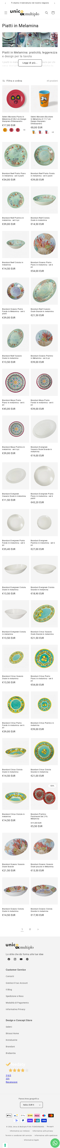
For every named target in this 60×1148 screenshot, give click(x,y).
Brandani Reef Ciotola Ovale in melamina (40, 219)
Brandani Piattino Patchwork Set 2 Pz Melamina (39, 816)
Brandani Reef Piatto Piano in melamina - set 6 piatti (14, 174)
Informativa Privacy (15, 1009)
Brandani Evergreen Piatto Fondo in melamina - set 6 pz (13, 543)
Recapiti (50, 1127)
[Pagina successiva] (38, 929)
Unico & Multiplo (20, 1127)
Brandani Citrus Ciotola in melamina (13, 815)
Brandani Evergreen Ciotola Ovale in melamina (14, 588)
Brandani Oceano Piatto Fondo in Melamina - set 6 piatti (13, 311)
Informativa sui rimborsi (20, 1131)
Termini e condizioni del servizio (18, 1135)
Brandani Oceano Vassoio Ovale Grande (13, 865)
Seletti (9, 1027)
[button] (6, 12)
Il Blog (9, 989)
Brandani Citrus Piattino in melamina (42, 724)
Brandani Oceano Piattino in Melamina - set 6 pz (42, 357)
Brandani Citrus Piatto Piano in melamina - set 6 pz (42, 678)
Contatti (10, 976)
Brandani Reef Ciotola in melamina (12, 263)
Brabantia (11, 1053)
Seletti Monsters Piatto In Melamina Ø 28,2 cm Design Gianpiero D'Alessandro (14, 119)
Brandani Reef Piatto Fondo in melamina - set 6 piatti (43, 174)
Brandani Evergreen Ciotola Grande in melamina (42, 588)
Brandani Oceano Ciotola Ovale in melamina (13, 910)
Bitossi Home (12, 1033)
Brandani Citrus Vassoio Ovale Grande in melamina (42, 633)
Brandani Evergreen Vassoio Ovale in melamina (14, 495)
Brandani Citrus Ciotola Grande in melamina (41, 771)
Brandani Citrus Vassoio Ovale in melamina (12, 677)
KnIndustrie (11, 1040)
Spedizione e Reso (14, 996)
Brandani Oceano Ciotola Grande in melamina (41, 910)
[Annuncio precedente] (5, 3)
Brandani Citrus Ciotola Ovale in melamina (12, 771)
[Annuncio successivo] (54, 3)
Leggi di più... (30, 63)
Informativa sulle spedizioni (46, 1135)
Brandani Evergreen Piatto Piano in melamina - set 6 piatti (42, 496)
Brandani (10, 1046)
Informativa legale (31, 1140)
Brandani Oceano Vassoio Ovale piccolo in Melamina (42, 865)
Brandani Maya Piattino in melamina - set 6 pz (13, 448)
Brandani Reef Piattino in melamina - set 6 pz (13, 219)
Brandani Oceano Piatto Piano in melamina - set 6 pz (42, 264)
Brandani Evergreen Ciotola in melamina (14, 633)
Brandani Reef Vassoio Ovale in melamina (12, 357)
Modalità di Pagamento (17, 1003)
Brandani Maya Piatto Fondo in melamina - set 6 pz (42, 402)
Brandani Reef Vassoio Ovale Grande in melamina (42, 310)
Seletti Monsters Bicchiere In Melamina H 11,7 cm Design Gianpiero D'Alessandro (42, 120)
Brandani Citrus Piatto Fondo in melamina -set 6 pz (13, 725)
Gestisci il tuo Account (17, 983)
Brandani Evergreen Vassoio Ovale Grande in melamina (41, 449)
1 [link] (22, 929)
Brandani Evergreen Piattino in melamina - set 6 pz (43, 543)
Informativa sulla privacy (43, 1131)
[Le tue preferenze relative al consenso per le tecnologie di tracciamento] (5, 1145)
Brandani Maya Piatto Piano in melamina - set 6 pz (13, 402)
